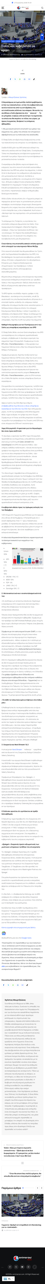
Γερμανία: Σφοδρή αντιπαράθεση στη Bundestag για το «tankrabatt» (21, 1226)
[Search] (42, 7)
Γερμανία (5, 1221)
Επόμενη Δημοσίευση (31, 1171)
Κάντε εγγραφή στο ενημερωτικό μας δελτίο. (19, 927)
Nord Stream (17, 749)
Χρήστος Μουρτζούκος (11, 55)
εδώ (3, 966)
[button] (37, 1188)
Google (24, 938)
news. (29, 938)
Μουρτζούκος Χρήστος (18, 97)
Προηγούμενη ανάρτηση (15, 1145)
